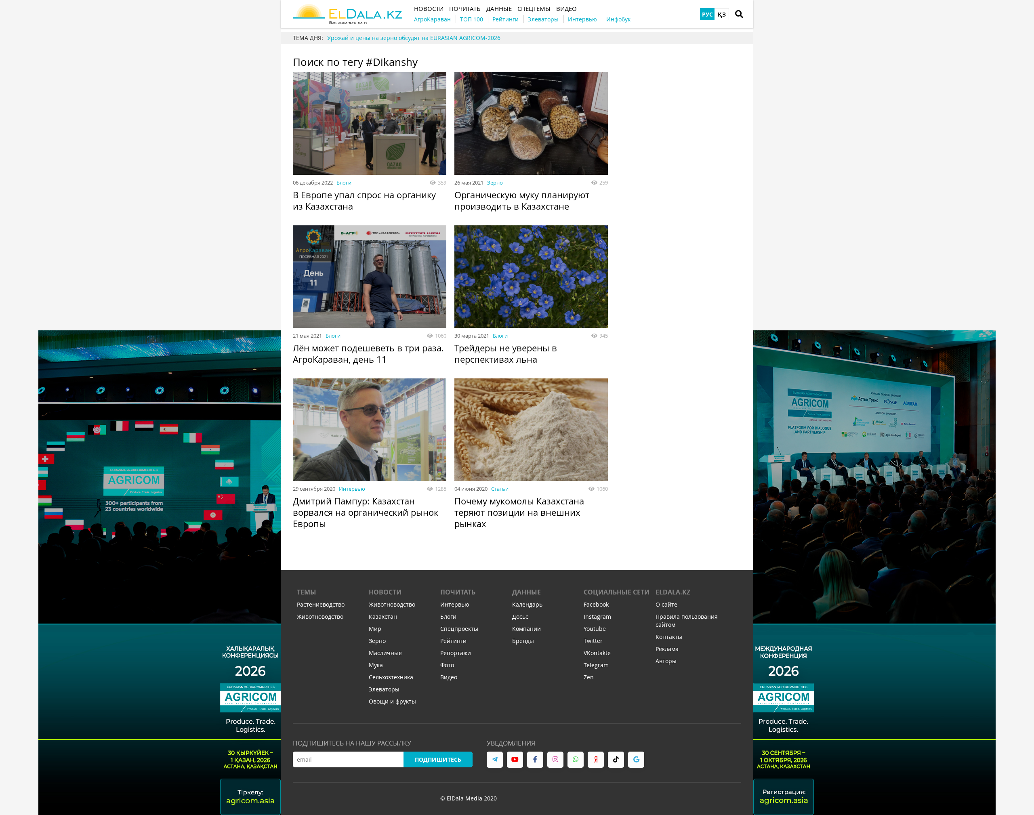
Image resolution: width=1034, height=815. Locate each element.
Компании (526, 628)
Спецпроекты (459, 628)
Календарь (527, 604)
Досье (520, 616)
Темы (306, 592)
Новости (385, 592)
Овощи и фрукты (392, 701)
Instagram (597, 616)
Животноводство (320, 616)
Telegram (596, 665)
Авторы (666, 661)
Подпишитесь (438, 759)
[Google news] (636, 760)
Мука (376, 665)
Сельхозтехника (391, 677)
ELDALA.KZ (673, 592)
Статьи (500, 488)
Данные (526, 592)
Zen (589, 677)
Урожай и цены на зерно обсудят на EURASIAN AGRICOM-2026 (413, 38)
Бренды (523, 641)
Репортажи (455, 653)
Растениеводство (321, 604)
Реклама (667, 649)
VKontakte (597, 653)
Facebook (596, 604)
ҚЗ (722, 14)
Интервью (352, 488)
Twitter (593, 641)
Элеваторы (384, 689)
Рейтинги (453, 641)
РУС (707, 14)
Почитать (457, 592)
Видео (448, 677)
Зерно (495, 182)
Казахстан (383, 616)
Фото (447, 665)
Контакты (669, 637)
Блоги (343, 182)
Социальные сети (616, 592)
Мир (375, 628)
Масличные (385, 653)
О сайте (666, 604)
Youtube (595, 628)
